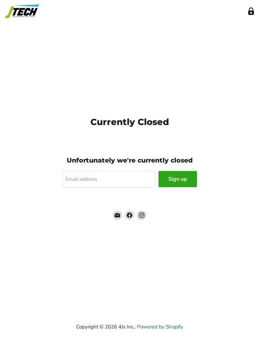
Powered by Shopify (160, 326)
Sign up (177, 179)
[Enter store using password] (251, 11)
